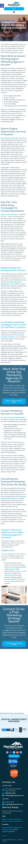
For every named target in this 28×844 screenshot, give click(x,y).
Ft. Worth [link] (11, 819)
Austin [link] (17, 819)
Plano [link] (11, 821)
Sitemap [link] (4, 835)
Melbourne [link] (17, 827)
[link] (2, 6)
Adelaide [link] (5, 831)
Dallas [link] (4, 819)
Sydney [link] (4, 827)
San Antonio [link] (18, 821)
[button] (2, 730)
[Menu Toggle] (14, 12)
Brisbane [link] (10, 827)
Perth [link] (10, 829)
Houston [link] (5, 821)
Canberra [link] (5, 829)
